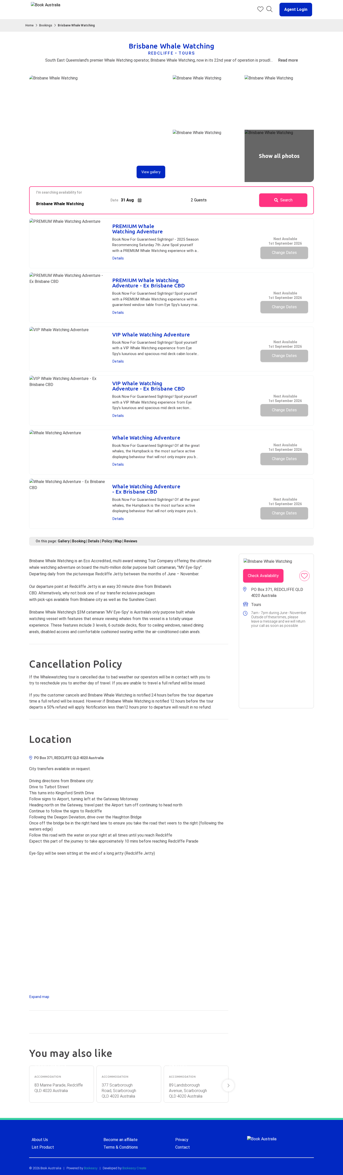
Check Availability (263, 575)
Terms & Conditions (120, 1147)
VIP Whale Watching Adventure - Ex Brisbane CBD (148, 386)
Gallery (64, 541)
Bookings (45, 25)
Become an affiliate (120, 1139)
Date (114, 200)
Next (228, 1085)
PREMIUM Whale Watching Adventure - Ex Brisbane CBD (148, 283)
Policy (107, 541)
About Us (40, 1139)
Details (118, 258)
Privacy (181, 1139)
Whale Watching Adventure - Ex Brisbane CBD (146, 489)
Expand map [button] (39, 997)
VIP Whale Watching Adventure (151, 334)
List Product (43, 1147)
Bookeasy (90, 1168)
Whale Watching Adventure (146, 437)
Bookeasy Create (134, 1168)
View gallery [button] (150, 172)
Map (118, 541)
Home (29, 25)
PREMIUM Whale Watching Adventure (137, 229)
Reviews (130, 541)
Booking (78, 541)
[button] (293, 9)
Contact (182, 1147)
